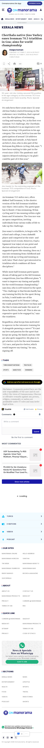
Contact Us (28, 591)
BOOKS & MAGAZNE (30, 573)
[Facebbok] (3, 737)
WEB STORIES (28, 697)
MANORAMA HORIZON (10, 558)
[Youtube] (11, 737)
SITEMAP (5, 628)
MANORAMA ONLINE (9, 553)
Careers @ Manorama (32, 601)
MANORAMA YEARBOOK (11, 568)
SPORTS (26, 687)
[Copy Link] (20, 64)
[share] (9, 64)
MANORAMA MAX (29, 568)
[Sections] (3, 10)
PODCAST (5, 701)
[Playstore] (9, 720)
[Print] (14, 64)
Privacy (5, 601)
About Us (5, 591)
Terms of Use (7, 606)
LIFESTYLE (26, 682)
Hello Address (28, 553)
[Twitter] (16, 737)
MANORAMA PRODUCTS (11, 596)
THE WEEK (5, 563)
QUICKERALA (6, 578)
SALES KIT (26, 619)
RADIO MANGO (7, 573)
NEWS (30, 19)
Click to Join (22, 662)
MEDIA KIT (26, 596)
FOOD (4, 692)
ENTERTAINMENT (21, 19)
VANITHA (26, 558)
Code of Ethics (29, 633)
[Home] (2, 19)
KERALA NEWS (9, 19)
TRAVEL (25, 692)
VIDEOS (4, 697)
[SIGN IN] (40, 10)
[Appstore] (25, 720)
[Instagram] (7, 737)
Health (4, 687)
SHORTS (26, 701)
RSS (24, 606)
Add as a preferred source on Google (23, 382)
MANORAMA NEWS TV (31, 563)
